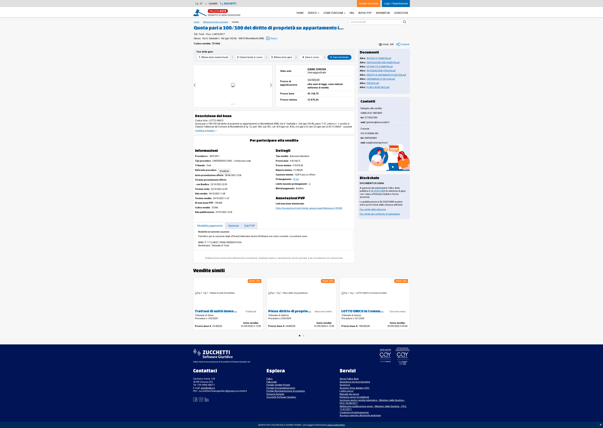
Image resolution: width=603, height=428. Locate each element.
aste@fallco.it (208, 388)
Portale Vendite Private (278, 384)
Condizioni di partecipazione (354, 412)
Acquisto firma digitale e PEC (354, 388)
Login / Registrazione (396, 3)
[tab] (210, 225)
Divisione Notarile (275, 394)
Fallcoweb (271, 381)
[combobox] (201, 3)
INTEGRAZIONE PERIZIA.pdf (381, 70)
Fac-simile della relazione (373, 209)
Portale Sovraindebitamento (280, 388)
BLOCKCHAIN (378, 191)
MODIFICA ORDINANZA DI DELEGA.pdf (386, 75)
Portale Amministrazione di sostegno (285, 391)
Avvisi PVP (365, 12)
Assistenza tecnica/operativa (355, 381)
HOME (300, 12)
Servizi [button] (313, 12)
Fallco (269, 378)
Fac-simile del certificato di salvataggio (380, 214)
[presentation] (194, 85)
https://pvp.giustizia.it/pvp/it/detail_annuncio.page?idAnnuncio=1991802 (309, 208)
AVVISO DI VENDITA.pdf (379, 58)
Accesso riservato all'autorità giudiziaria (360, 415)
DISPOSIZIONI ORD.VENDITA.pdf (383, 62)
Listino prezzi (346, 391)
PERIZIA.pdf (373, 83)
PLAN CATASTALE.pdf (378, 87)
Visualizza (224, 171)
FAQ (352, 12)
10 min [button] (296, 179)
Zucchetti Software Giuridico (281, 397)
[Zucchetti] (228, 3)
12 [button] (309, 183)
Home (196, 22)
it (201, 3)
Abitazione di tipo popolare (215, 22)
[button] (271, 38)
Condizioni (401, 12)
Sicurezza (345, 384)
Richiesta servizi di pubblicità (354, 397)
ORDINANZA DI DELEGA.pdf (381, 79)
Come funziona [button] (333, 12)
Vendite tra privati (368, 3)
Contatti (213, 3)
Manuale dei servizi (349, 394)
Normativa (383, 12)
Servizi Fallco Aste (349, 378)
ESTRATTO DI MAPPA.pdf (380, 66)
